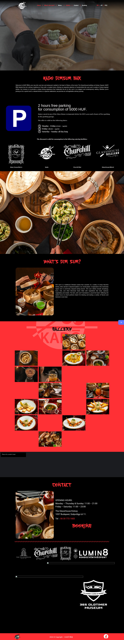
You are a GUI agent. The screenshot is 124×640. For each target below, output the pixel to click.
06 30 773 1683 (67, 518)
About (39, 5)
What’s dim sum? (49, 5)
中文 (106, 5)
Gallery (68, 5)
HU (101, 5)
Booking (84, 5)
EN (97, 5)
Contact (76, 5)
